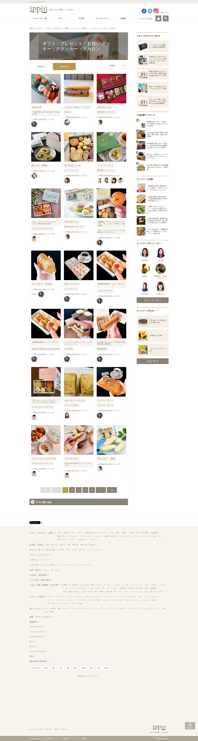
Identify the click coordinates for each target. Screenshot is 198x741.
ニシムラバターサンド (105, 290)
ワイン (46, 608)
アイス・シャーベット (132, 600)
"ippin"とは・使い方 (60, 729)
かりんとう (146, 600)
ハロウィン (34, 560)
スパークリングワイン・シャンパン (85, 608)
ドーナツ (51, 600)
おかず (98, 588)
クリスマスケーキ (68, 565)
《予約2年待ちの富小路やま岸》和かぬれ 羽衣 (46, 113)
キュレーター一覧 (35, 729)
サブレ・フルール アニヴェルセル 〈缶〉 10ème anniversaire (44, 223)
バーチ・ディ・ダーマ (105, 165)
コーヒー (157, 608)
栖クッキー (36, 165)
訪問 (47, 544)
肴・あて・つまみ (156, 591)
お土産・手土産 (36, 545)
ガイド (32, 646)
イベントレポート (36, 632)
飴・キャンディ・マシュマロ (58, 603)
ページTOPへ (190, 734)
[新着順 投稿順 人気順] (117, 65)
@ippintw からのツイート (87, 676)
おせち (46, 570)
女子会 (74, 550)
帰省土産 (75, 544)
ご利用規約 (65, 738)
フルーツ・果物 (76, 603)
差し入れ (54, 544)
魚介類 (130, 588)
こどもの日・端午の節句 (39, 580)
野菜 (146, 588)
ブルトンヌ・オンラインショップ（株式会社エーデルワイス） (110, 231)
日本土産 (92, 544)
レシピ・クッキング (94, 550)
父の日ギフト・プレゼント (87, 539)
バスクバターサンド (72, 458)
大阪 (98, 668)
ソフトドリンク (142, 608)
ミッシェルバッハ (71, 289)
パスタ (91, 588)
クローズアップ (36, 637)
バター (147, 585)
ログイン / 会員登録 (145, 18)
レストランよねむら (72, 405)
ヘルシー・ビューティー (39, 555)
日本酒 (53, 608)
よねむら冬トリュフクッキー (75, 400)
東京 (46, 668)
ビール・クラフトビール (108, 608)
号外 (31, 656)
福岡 (68, 668)
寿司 (96, 591)
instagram (156, 11)
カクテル (122, 608)
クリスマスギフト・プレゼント (91, 536)
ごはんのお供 (84, 585)
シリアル (116, 585)
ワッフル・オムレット (152, 596)
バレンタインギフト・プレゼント (129, 536)
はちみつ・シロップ (158, 585)
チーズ (65, 588)
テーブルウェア (36, 627)
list (42, 522)
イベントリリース (36, 651)
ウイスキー (66, 608)
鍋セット (77, 591)
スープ (120, 591)
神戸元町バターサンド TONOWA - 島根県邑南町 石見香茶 (111, 343)
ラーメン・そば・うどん (139, 591)
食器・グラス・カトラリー (40, 617)
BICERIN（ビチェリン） (106, 170)
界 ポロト (68, 112)
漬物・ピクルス (96, 585)
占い (31, 641)
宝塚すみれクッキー (72, 222)
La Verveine (69, 349)
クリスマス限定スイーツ (51, 565)
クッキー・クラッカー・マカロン (78, 596)
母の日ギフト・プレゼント (66, 539)
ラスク (139, 596)
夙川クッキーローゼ (72, 284)
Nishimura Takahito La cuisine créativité (46, 349)
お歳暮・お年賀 (109, 536)
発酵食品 (153, 588)
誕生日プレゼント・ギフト (73, 533)
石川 (60, 668)
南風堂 (112, 458)
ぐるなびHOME (35, 738)
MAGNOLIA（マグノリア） (107, 112)
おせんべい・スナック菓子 (113, 600)
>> (112, 490)
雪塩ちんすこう (102, 458)
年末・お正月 (35, 570)
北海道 (83, 668)
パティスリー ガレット (105, 405)
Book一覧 (47, 729)
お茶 (45, 612)
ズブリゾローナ (37, 284)
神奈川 (106, 668)
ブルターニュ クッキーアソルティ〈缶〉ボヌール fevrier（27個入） (44, 401)
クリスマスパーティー (84, 565)
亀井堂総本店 (102, 349)
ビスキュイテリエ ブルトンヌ (42, 228)
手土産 (61, 550)
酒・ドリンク (35, 608)
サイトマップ (75, 738)
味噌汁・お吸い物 (105, 591)
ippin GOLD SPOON (38, 661)
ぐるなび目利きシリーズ (51, 738)
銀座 (91, 668)
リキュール (131, 608)
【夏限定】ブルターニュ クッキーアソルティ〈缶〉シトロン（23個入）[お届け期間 (111, 223)
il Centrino (48, 284)
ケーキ (50, 596)
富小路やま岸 (36, 107)
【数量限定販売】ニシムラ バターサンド (111, 285)
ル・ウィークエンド (72, 170)
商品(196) (64, 66)
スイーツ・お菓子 (36, 597)
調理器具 (33, 622)
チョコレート (96, 596)
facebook (144, 11)
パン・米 (125, 585)
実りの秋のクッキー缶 (72, 165)
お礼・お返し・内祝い (119, 533)
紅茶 (163, 608)
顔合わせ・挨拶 (64, 544)
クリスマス (34, 565)
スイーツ (45, 560)
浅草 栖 (44, 165)
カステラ (92, 600)
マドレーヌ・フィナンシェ (65, 600)
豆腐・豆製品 (67, 591)
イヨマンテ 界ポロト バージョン (77, 107)
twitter (150, 11)
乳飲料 (51, 612)
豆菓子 (154, 600)
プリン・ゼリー (108, 596)
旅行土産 (84, 544)
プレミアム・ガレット (105, 400)
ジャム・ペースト (136, 585)
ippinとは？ (165, 12)
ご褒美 (131, 533)
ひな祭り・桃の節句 (37, 575)
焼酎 (59, 608)
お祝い (59, 533)
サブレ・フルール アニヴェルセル (44, 458)
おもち (56, 570)
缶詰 (84, 591)
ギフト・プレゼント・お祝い (41, 533)
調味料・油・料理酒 (70, 585)
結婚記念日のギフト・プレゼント (97, 533)
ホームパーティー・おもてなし (42, 550)
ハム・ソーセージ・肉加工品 (116, 588)
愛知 (75, 668)
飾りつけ (82, 550)
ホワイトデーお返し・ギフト (153, 536)
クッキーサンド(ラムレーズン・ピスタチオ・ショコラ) (78, 343)
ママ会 (68, 550)
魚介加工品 (139, 588)
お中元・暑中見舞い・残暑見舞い (147, 533)
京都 (53, 668)
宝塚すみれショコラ (104, 107)
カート (158, 18)
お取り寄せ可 (36, 668)
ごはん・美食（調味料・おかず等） (44, 585)
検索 (166, 18)
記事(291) (41, 66)
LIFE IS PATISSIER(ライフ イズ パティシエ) (78, 464)
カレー (126, 591)
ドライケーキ (82, 600)
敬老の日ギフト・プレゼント (67, 536)
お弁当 (90, 591)
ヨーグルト (108, 585)
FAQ (83, 738)
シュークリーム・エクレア (125, 596)
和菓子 (99, 600)
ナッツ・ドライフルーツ (78, 588)
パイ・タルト (59, 596)
